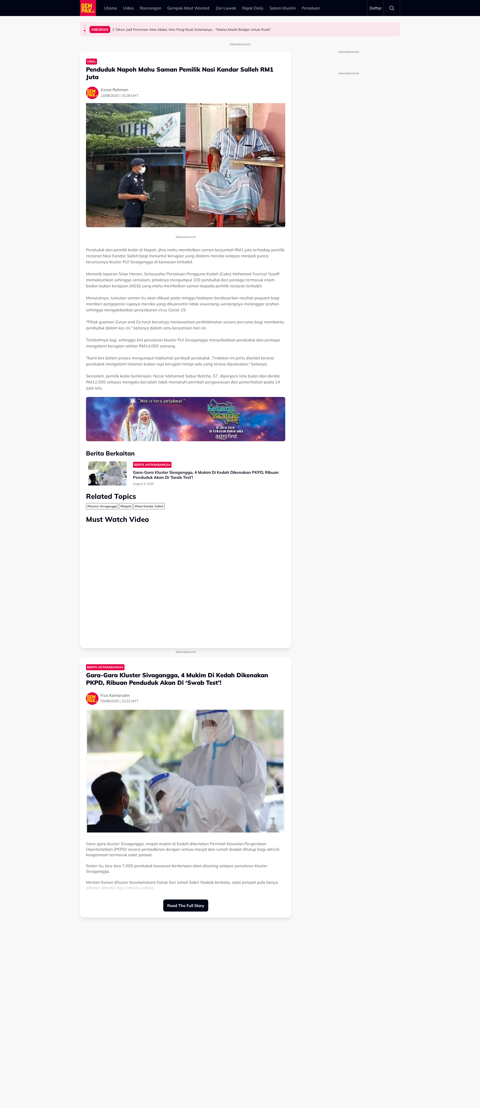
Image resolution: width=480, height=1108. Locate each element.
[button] (85, 25)
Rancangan (150, 8)
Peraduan (311, 8)
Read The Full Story (185, 905)
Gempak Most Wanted (188, 8)
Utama (110, 8)
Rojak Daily (253, 8)
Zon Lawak (226, 8)
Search (392, 8)
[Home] (88, 8)
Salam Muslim (283, 8)
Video (128, 8)
